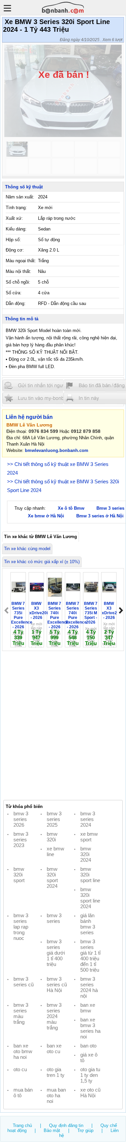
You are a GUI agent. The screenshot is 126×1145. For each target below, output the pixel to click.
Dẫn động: (16, 303)
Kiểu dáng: (16, 228)
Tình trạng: (16, 207)
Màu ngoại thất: (21, 260)
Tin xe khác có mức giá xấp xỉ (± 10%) (42, 561)
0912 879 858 (85, 431)
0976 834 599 (43, 431)
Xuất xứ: (14, 218)
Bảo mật (52, 1130)
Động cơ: (15, 250)
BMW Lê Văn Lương (29, 425)
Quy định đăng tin (66, 1125)
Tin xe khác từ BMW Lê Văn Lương (40, 536)
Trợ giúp (85, 1130)
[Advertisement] (63, 725)
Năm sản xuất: (20, 196)
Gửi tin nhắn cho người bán (43, 385)
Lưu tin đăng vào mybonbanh (43, 398)
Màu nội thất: (18, 271)
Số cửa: (14, 292)
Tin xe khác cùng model (27, 548)
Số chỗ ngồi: (18, 282)
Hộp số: (13, 239)
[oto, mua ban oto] (63, 7)
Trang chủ (22, 1125)
